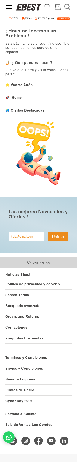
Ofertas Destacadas (27, 110)
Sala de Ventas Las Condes (28, 424)
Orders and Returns (22, 316)
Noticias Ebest (17, 274)
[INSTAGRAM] (25, 441)
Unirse (58, 236)
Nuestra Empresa (20, 379)
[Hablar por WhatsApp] (9, 437)
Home (16, 97)
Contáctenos (16, 327)
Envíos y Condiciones (24, 368)
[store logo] (29, 7)
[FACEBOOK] (38, 441)
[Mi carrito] (57, 7)
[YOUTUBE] (51, 441)
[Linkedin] (64, 441)
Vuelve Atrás (22, 84)
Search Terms (17, 294)
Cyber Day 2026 (19, 400)
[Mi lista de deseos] (47, 6)
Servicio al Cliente (20, 413)
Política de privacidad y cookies (32, 283)
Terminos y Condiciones (26, 357)
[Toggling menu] (9, 7)
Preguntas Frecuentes (24, 338)
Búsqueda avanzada (22, 305)
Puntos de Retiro (19, 389)
